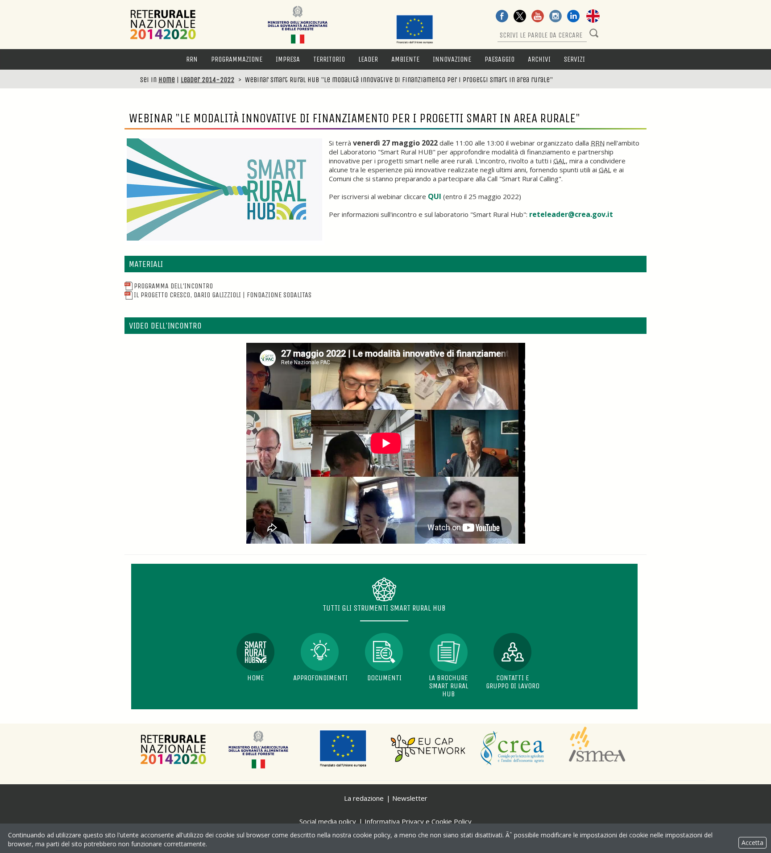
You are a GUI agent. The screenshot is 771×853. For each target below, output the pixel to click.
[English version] (593, 17)
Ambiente (405, 59)
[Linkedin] (573, 17)
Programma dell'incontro (173, 286)
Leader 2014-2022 (207, 79)
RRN (192, 59)
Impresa (288, 59)
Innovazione (452, 59)
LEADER (368, 59)
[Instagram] (555, 17)
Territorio (329, 59)
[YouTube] (538, 17)
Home (166, 79)
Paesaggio (499, 59)
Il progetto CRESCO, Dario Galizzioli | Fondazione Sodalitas (222, 295)
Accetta (752, 842)
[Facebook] (502, 17)
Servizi (574, 59)
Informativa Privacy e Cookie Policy (418, 821)
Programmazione (236, 59)
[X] (520, 17)
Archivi (539, 59)
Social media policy (327, 821)
